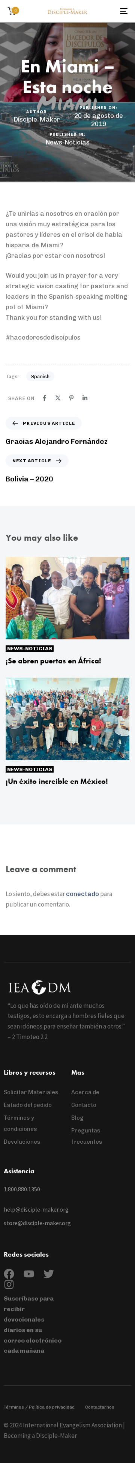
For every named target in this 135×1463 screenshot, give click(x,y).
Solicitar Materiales (31, 1092)
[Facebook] (44, 398)
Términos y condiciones (20, 1123)
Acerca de (85, 1092)
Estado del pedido (28, 1105)
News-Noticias (67, 142)
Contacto (83, 1105)
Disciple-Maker (37, 119)
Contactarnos (99, 1407)
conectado (82, 894)
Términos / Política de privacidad (39, 1407)
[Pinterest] (71, 398)
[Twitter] (49, 1274)
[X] (58, 398)
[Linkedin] (85, 398)
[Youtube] (29, 1274)
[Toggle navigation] (107, 11)
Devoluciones (22, 1141)
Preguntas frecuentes (86, 1136)
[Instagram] (9, 1284)
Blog (77, 1117)
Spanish (40, 376)
